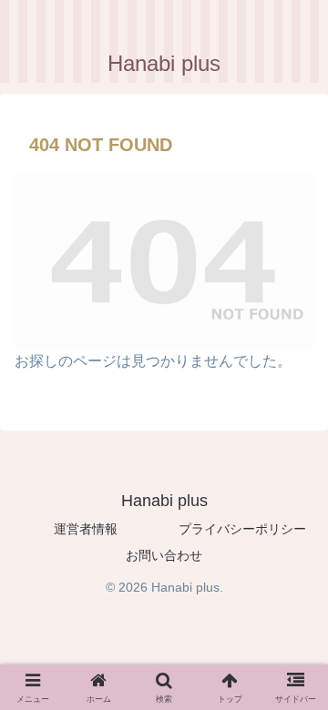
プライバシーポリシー (242, 529)
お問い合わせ (164, 555)
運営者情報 (86, 529)
